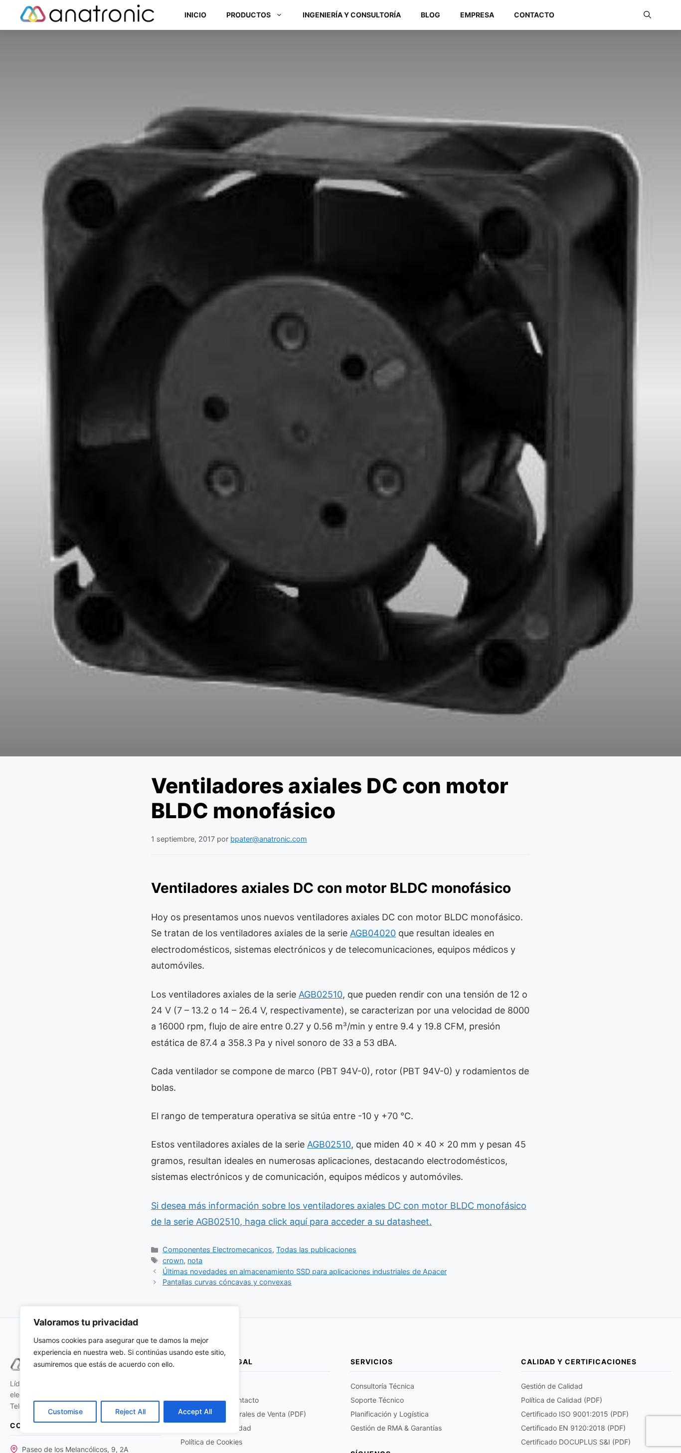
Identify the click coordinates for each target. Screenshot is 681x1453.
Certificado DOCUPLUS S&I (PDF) (576, 1442)
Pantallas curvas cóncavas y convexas (227, 1282)
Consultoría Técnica (382, 1386)
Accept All (195, 1411)
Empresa (477, 14)
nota (194, 1260)
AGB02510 (320, 994)
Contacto (534, 14)
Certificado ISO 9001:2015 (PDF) (575, 1414)
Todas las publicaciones (316, 1249)
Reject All (130, 1411)
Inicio (195, 14)
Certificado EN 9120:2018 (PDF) (573, 1428)
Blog (430, 14)
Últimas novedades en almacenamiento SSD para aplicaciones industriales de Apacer (305, 1271)
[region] (129, 1369)
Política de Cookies (211, 1442)
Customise (65, 1411)
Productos (248, 14)
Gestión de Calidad (552, 1386)
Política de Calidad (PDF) (561, 1400)
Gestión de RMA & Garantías (396, 1428)
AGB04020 (373, 933)
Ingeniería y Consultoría (352, 14)
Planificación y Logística (389, 1414)
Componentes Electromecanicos (217, 1249)
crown (173, 1260)
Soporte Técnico (377, 1400)
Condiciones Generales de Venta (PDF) (243, 1414)
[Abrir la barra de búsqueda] (647, 15)
